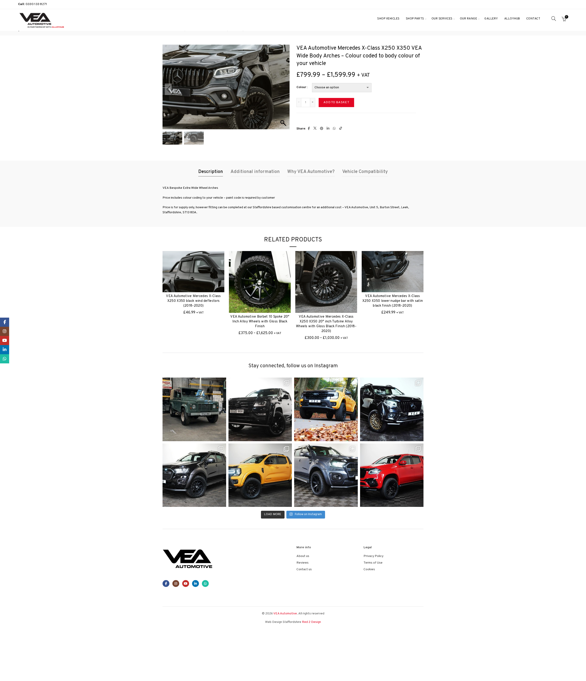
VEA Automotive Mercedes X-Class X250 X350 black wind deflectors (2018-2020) (193, 301)
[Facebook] (166, 583)
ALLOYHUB (512, 19)
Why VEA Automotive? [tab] (311, 172)
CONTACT (533, 19)
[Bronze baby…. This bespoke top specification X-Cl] (392, 409)
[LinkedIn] (195, 583)
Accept (551, 674)
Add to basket (336, 102)
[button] (283, 89)
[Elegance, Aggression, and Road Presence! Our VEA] (326, 475)
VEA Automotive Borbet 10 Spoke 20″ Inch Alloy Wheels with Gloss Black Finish (259, 322)
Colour (301, 87)
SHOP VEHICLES (388, 19)
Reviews (302, 563)
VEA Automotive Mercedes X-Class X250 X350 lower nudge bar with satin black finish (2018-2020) (392, 301)
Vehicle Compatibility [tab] (365, 172)
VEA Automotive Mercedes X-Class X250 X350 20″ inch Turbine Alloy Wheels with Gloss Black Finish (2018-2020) (326, 324)
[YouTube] (185, 583)
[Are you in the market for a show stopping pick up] (260, 475)
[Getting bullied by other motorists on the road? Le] (194, 475)
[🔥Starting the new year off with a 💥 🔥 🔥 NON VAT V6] (260, 409)
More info (572, 674)
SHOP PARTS (415, 19)
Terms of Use (373, 563)
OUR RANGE (468, 19)
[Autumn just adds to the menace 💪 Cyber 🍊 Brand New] (326, 409)
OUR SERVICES (442, 19)
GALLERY (491, 19)
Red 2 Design (311, 622)
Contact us (304, 569)
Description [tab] (210, 172)
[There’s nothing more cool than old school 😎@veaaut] (194, 409)
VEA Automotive (285, 614)
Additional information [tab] (255, 172)
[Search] (553, 18)
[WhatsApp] (205, 583)
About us (302, 556)
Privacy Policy (373, 556)
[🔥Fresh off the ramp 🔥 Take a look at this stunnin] (392, 475)
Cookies (369, 569)
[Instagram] (175, 583)
